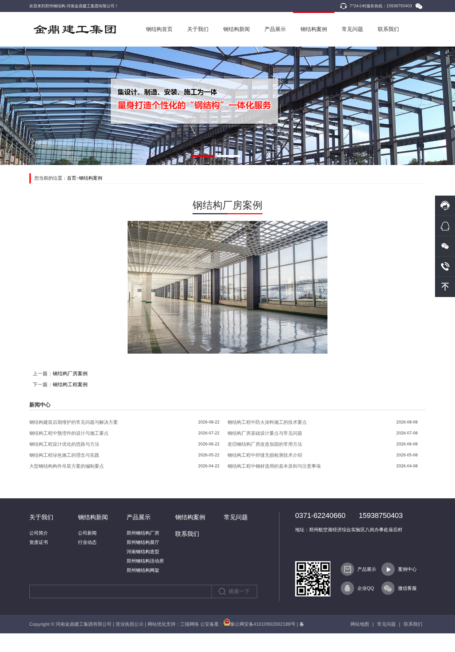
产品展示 (275, 29)
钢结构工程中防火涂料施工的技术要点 (267, 422)
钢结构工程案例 (70, 384)
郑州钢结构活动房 (145, 561)
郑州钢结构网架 (143, 570)
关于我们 (198, 29)
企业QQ (365, 588)
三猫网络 (189, 624)
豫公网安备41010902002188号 (262, 624)
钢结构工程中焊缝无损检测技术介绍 (265, 455)
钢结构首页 (159, 29)
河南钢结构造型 (143, 551)
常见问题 (352, 29)
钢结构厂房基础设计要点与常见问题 (265, 433)
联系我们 (388, 29)
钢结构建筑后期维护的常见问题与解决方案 (73, 422)
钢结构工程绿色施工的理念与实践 (64, 455)
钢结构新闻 (236, 29)
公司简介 (38, 533)
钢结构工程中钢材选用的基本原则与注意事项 (274, 466)
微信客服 (407, 588)
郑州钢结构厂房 (143, 533)
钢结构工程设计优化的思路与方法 (64, 444)
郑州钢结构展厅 (143, 542)
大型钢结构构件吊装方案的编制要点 (66, 466)
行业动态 (87, 542)
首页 (71, 178)
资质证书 (38, 542)
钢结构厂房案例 (70, 373)
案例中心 (407, 569)
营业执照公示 (130, 624)
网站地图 (359, 624)
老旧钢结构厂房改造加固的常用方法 (265, 444)
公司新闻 (87, 533)
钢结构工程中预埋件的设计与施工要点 (69, 433)
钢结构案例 (313, 29)
